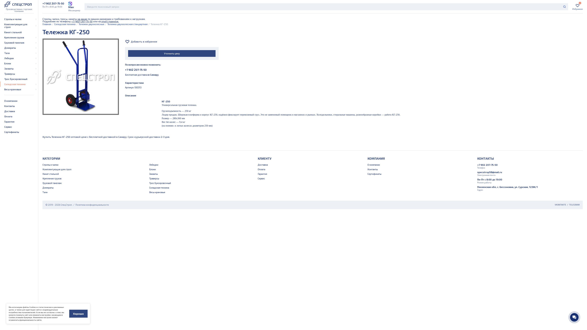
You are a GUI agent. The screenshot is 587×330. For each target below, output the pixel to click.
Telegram (574, 205)
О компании (10, 100)
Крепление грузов (14, 37)
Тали (7, 53)
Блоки (7, 63)
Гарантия (9, 121)
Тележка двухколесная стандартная (127, 24)
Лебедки (9, 58)
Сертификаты (11, 132)
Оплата (8, 116)
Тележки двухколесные (91, 24)
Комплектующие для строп (15, 25)
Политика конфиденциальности (92, 204)
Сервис (8, 126)
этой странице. (110, 21)
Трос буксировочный (15, 79)
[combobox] (326, 6)
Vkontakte (560, 205)
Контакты (9, 106)
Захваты (9, 68)
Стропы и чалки (12, 19)
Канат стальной (13, 32)
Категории (51, 158)
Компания (376, 158)
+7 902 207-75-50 (136, 69)
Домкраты (10, 47)
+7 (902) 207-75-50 (81, 21)
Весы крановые (12, 89)
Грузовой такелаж (14, 42)
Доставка (9, 111)
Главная (46, 24)
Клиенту (264, 158)
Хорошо (78, 313)
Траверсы (9, 73)
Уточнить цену (172, 53)
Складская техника (15, 84)
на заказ (82, 18)
